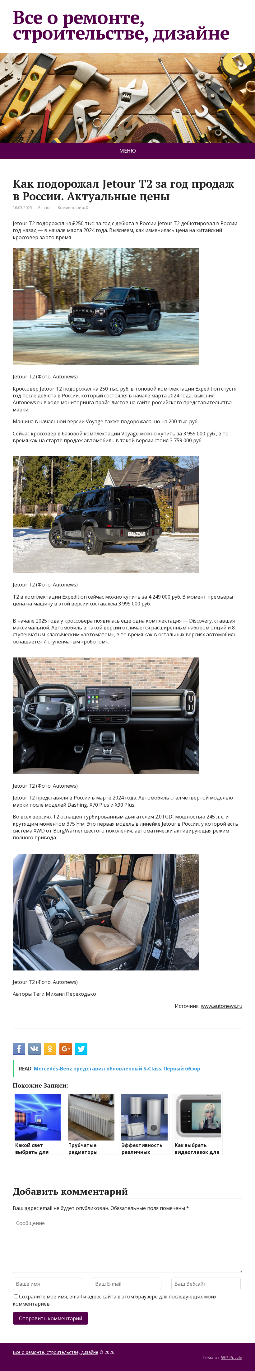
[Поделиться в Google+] (65, 1049)
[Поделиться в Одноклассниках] (50, 1049)
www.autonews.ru (221, 1006)
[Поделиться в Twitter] (81, 1049)
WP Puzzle (231, 1357)
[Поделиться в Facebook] (19, 1049)
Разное (45, 207)
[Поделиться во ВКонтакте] (34, 1049)
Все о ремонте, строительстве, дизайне (121, 24)
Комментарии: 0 (73, 207)
